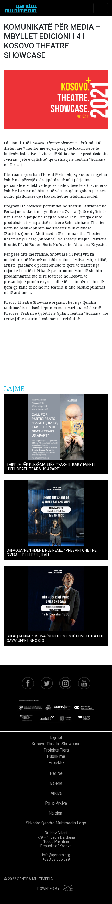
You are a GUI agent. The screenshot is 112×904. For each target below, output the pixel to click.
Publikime (56, 756)
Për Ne (56, 773)
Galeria (56, 783)
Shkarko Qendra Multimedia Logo (56, 823)
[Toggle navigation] (100, 8)
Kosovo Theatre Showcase (56, 743)
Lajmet (56, 737)
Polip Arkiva (56, 803)
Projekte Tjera (56, 750)
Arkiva (56, 793)
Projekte (56, 762)
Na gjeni (56, 813)
